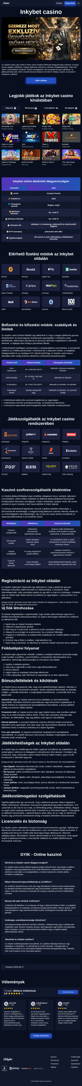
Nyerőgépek (69, 108)
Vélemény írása (68, 992)
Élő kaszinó (29, 108)
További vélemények (41, 1035)
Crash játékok (49, 108)
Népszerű (9, 108)
